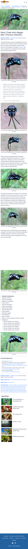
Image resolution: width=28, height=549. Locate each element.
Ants (12, 379)
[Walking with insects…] (6, 438)
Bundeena (3, 387)
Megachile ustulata (14, 37)
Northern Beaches (4, 390)
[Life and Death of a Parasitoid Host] (6, 401)
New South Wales (4, 385)
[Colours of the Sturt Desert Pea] (6, 409)
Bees (15, 379)
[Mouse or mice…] (6, 424)
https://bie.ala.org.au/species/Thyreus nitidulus (11, 369)
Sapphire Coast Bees (5, 37)
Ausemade (17, 546)
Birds (18, 379)
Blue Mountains (19, 386)
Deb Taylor (10, 361)
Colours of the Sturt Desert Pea (18, 407)
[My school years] (6, 416)
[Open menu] (26, 2)
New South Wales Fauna (14, 385)
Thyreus (21, 47)
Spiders (24, 379)
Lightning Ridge (9, 389)
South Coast (3, 391)
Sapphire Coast (4, 382)
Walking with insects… (19, 436)
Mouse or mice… (17, 421)
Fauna (9, 382)
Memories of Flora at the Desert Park (19, 429)
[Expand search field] (24, 2)
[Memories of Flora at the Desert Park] (6, 431)
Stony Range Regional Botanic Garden (14, 391)
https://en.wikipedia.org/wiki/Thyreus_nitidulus (11, 371)
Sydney (24, 391)
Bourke (24, 386)
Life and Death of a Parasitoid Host (18, 400)
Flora (13, 382)
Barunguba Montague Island (9, 386)
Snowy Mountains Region (21, 390)
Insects (21, 379)
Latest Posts (5, 396)
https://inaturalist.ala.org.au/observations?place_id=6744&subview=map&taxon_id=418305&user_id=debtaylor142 (14, 365)
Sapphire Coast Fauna (5, 379)
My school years (17, 414)
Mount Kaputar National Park (19, 389)
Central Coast (9, 387)
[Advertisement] (14, 254)
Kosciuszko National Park (17, 387)
